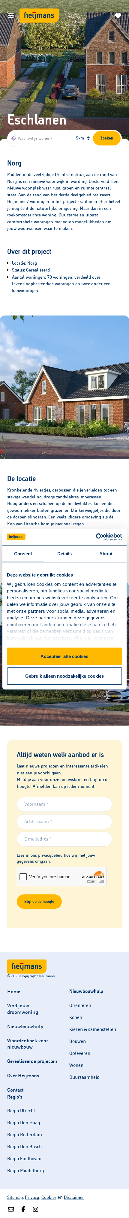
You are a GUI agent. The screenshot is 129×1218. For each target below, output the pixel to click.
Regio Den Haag (23, 1123)
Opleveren (79, 1053)
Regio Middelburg (25, 1170)
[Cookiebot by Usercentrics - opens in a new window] (96, 537)
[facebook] (23, 1209)
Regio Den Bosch (24, 1146)
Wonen (76, 1065)
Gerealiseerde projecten (32, 1061)
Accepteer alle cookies (64, 656)
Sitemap (15, 1197)
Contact (15, 1090)
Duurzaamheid (84, 1077)
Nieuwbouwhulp (25, 1026)
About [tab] (105, 553)
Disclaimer (74, 1197)
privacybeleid (50, 855)
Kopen (75, 1017)
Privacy (32, 1197)
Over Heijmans (23, 1076)
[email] (11, 1209)
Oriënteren (80, 1005)
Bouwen (77, 1041)
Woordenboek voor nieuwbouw (27, 1044)
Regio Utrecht (21, 1111)
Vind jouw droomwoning (22, 1008)
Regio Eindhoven (24, 1158)
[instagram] (35, 1209)
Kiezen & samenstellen (92, 1029)
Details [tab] (64, 553)
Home (13, 991)
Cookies (48, 1197)
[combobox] (40, 138)
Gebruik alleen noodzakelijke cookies (64, 675)
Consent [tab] (23, 553)
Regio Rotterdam (24, 1134)
